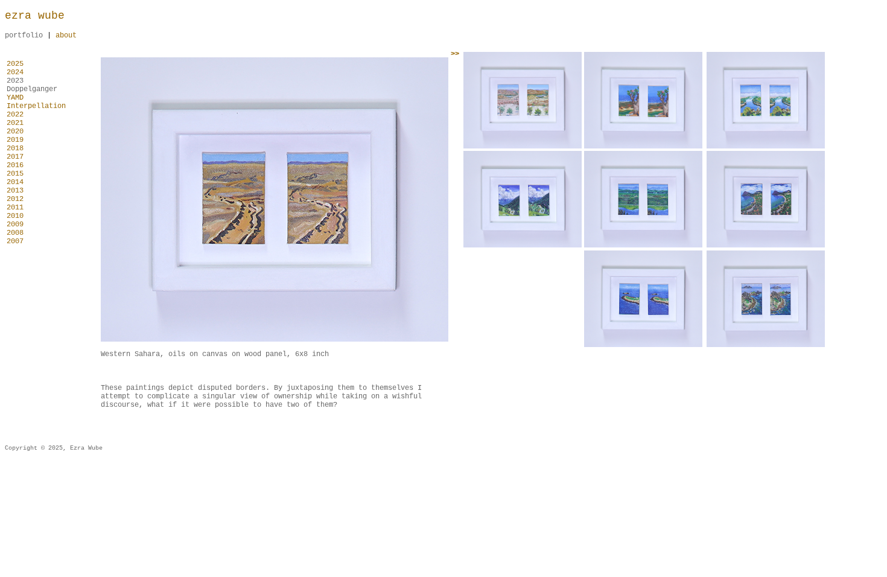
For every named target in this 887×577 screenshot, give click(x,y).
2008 (15, 233)
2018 (15, 148)
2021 (15, 123)
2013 (15, 190)
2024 (15, 72)
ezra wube (35, 16)
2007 (15, 241)
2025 (15, 64)
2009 (15, 224)
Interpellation (38, 106)
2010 (15, 216)
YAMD (15, 98)
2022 (15, 114)
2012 (15, 199)
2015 (15, 174)
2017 (15, 157)
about (66, 35)
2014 (15, 182)
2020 (15, 131)
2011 (15, 207)
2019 (15, 140)
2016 (15, 165)
